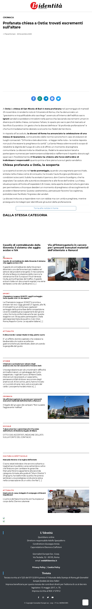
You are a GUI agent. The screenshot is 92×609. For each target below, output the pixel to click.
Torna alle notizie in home (46, 208)
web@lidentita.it (49, 560)
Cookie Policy (53, 567)
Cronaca (8, 17)
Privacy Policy (38, 567)
